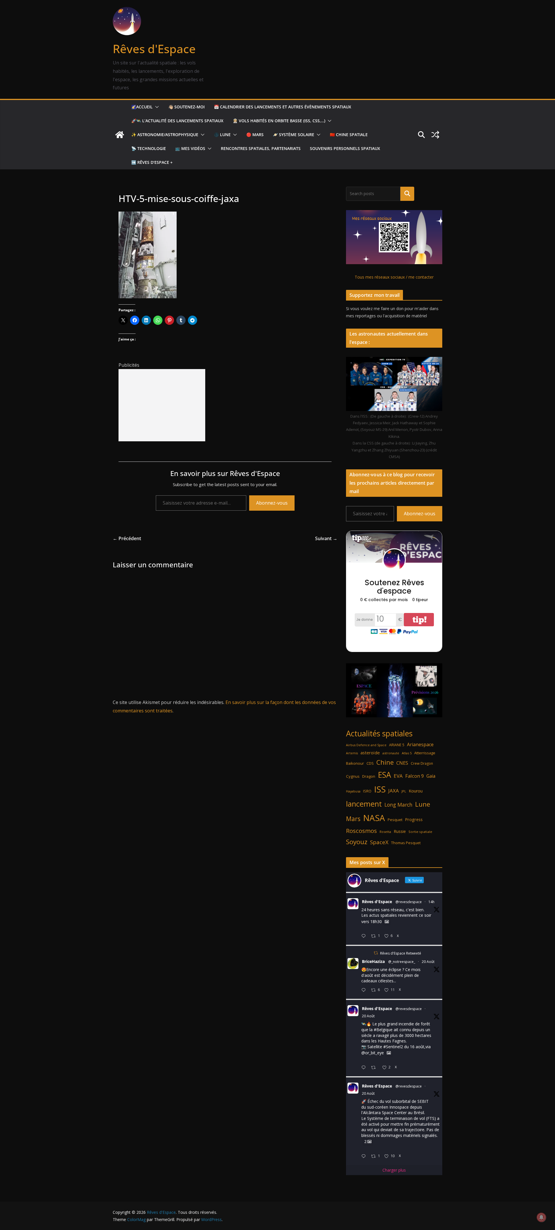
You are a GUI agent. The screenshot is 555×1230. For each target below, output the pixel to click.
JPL (404, 791)
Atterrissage (424, 752)
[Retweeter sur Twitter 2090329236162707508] (375, 1068)
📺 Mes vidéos (190, 148)
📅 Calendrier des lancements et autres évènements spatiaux (282, 107)
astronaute (390, 753)
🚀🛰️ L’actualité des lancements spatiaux (177, 120)
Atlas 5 (407, 753)
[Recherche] (407, 194)
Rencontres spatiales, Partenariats (261, 148)
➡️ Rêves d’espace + (152, 162)
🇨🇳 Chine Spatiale (349, 134)
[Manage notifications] (541, 1217)
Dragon (368, 776)
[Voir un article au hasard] (435, 135)
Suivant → (326, 538)
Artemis (352, 753)
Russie (400, 831)
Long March (398, 804)
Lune (422, 804)
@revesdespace (408, 901)
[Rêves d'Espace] (120, 135)
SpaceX (379, 842)
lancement (364, 804)
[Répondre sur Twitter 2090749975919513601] (365, 936)
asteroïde (370, 752)
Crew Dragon (422, 763)
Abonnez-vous (272, 503)
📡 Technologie (148, 148)
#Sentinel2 (393, 1046)
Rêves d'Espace (154, 49)
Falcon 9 (414, 776)
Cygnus (353, 776)
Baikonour (355, 763)
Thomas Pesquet (406, 842)
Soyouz (356, 841)
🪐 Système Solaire (293, 134)
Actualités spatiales (379, 733)
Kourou (416, 791)
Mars (353, 818)
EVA (398, 776)
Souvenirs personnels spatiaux (345, 148)
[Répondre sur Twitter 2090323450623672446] (365, 1156)
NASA (374, 818)
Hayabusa (353, 791)
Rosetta (385, 831)
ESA (384, 775)
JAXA (393, 790)
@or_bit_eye (372, 1053)
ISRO (367, 791)
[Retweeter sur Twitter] (376, 953)
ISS (380, 789)
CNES (402, 763)
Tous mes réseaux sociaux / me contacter (394, 277)
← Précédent (127, 538)
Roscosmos (361, 831)
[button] (156, 107)
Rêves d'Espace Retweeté (400, 953)
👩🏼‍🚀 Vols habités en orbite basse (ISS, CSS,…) (279, 120)
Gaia (430, 776)
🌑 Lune (222, 134)
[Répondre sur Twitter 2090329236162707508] (365, 1068)
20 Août (428, 961)
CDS (370, 763)
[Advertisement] (162, 405)
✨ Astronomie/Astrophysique (164, 134)
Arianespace (420, 744)
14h (431, 901)
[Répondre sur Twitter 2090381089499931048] (365, 990)
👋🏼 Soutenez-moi (186, 107)
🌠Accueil (142, 107)
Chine (385, 762)
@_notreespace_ (401, 961)
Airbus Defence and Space (366, 745)
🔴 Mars (255, 134)
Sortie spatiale (420, 831)
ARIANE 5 (396, 744)
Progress (414, 819)
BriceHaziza (373, 961)
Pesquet (395, 819)
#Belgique (383, 1029)
